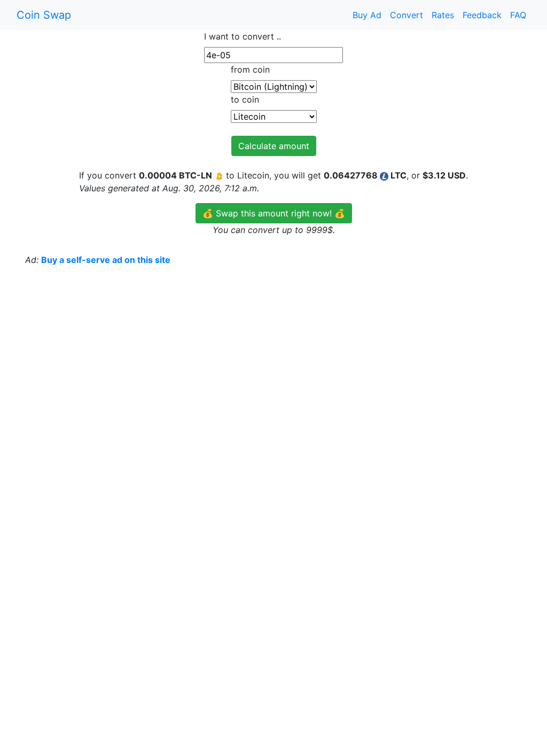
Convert (406, 15)
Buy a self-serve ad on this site (105, 259)
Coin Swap (44, 15)
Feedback (482, 15)
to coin (245, 99)
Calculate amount (273, 146)
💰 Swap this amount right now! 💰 (273, 213)
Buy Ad (367, 15)
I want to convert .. (242, 36)
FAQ (518, 15)
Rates (443, 15)
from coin (250, 69)
